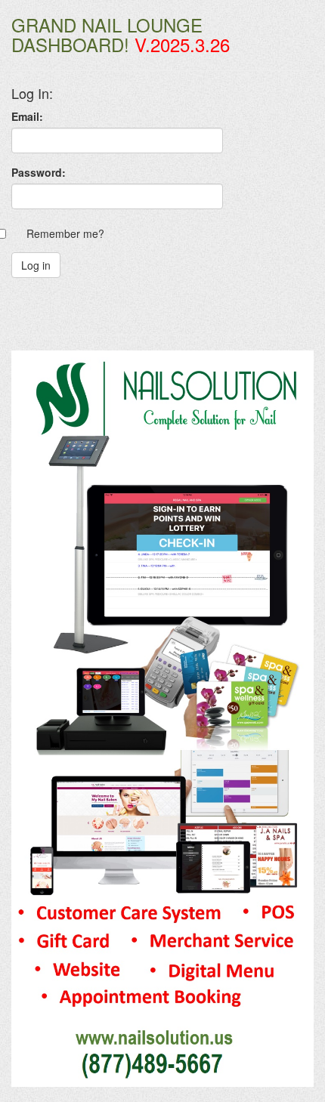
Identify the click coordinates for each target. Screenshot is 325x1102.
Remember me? (65, 233)
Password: (38, 172)
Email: (27, 116)
